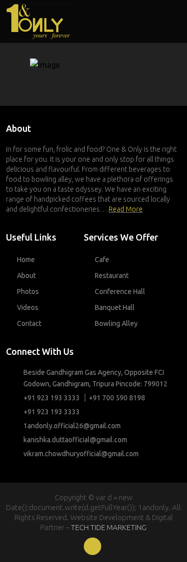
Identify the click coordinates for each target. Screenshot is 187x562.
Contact (29, 323)
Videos (27, 307)
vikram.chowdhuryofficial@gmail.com (81, 454)
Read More (126, 209)
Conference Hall (120, 291)
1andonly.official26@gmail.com (72, 426)
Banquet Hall (115, 307)
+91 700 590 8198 (117, 398)
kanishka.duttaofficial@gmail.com (75, 440)
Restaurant (112, 276)
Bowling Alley (116, 323)
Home (26, 260)
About (26, 276)
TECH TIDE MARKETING (109, 527)
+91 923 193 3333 (51, 398)
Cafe (102, 260)
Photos (28, 291)
